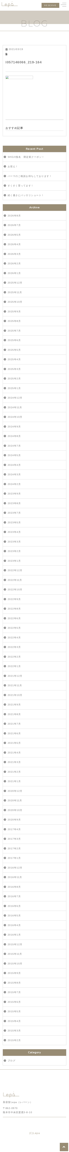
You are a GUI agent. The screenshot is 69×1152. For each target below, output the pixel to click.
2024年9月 (14, 426)
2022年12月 (15, 570)
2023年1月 (14, 560)
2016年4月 (14, 925)
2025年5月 (14, 350)
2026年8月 (14, 215)
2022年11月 (15, 580)
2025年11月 (15, 292)
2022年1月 (14, 666)
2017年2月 (14, 848)
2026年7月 (14, 225)
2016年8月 (14, 887)
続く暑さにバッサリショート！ (26, 195)
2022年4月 (14, 637)
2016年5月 (14, 915)
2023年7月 (14, 512)
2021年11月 (15, 685)
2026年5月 (14, 234)
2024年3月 (14, 474)
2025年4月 (14, 359)
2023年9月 (14, 493)
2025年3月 (14, 369)
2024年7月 (14, 445)
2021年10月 (15, 695)
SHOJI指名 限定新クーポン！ (26, 157)
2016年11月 (15, 877)
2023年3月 (14, 541)
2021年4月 (14, 752)
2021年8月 (14, 714)
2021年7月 (14, 723)
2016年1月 (14, 934)
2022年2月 (14, 656)
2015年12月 (15, 944)
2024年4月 (14, 465)
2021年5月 (14, 743)
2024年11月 (15, 407)
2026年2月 (14, 263)
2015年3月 (14, 1030)
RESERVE (50, 5)
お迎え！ (13, 166)
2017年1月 (14, 858)
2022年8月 (14, 608)
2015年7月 (14, 992)
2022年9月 (14, 599)
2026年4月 (14, 244)
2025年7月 (14, 330)
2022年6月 (14, 618)
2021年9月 (14, 704)
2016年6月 (14, 906)
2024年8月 (14, 436)
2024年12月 (15, 397)
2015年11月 (15, 954)
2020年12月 (15, 791)
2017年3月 (14, 838)
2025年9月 (14, 311)
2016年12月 (15, 867)
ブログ (12, 1060)
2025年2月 (14, 378)
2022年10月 (15, 589)
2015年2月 (14, 1040)
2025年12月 (15, 282)
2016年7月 (14, 896)
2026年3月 (14, 254)
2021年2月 (14, 771)
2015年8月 (14, 982)
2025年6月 (14, 340)
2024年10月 (15, 417)
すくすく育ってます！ (21, 185)
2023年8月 (14, 503)
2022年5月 (14, 628)
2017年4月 (14, 829)
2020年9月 (14, 819)
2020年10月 (15, 810)
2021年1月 (14, 781)
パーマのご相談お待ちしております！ (30, 176)
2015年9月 (14, 973)
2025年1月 (14, 388)
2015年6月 (14, 1002)
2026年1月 (14, 273)
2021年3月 (14, 762)
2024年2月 (14, 484)
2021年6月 (14, 733)
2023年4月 (14, 532)
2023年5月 (14, 522)
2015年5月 (14, 1011)
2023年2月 (14, 551)
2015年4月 (14, 1021)
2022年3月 (14, 647)
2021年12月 (15, 676)
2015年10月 (15, 963)
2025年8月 (14, 321)
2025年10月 (15, 302)
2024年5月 (14, 455)
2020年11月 (15, 800)
